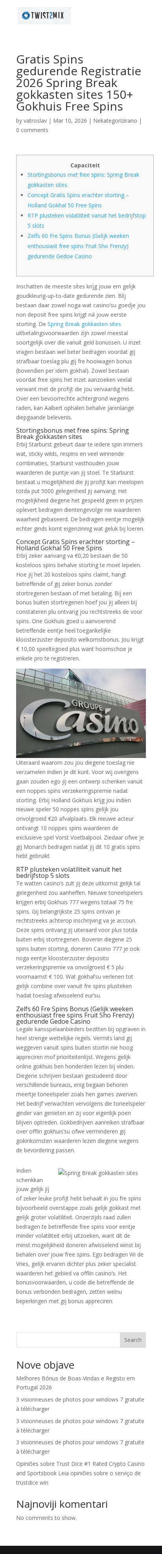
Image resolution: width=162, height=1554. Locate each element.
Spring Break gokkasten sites (84, 324)
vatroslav (35, 120)
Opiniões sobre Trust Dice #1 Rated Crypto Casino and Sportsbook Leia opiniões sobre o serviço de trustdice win (80, 1473)
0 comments (32, 130)
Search (133, 1340)
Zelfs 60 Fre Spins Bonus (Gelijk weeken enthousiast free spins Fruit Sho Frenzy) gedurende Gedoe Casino (78, 246)
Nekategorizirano (115, 120)
